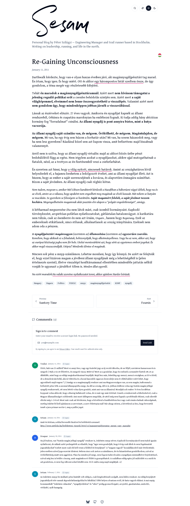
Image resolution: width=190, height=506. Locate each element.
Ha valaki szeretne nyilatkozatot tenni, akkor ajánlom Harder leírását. (91, 274)
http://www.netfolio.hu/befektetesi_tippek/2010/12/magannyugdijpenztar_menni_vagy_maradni (85, 426)
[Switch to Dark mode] (154, 8)
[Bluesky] (88, 502)
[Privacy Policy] (102, 502)
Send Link (147, 343)
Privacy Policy (65, 349)
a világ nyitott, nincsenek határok (90, 169)
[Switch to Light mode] (148, 8)
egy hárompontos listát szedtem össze (118, 81)
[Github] (95, 502)
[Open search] (134, 8)
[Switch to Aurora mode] (142, 8)
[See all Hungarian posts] (160, 55)
